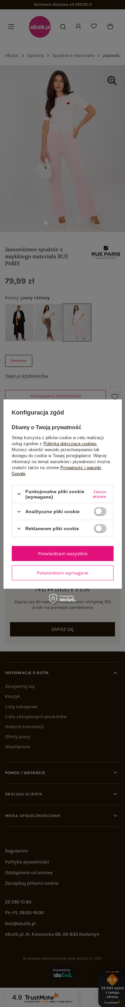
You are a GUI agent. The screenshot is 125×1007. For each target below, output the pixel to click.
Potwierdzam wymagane (62, 572)
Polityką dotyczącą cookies (70, 443)
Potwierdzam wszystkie (62, 553)
